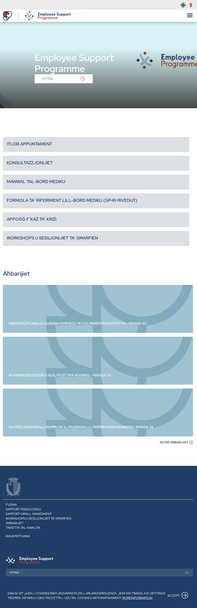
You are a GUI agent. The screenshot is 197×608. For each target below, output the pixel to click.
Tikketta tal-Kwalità (23, 528)
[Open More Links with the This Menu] (190, 14)
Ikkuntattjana (18, 536)
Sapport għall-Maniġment (29, 514)
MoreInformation (137, 598)
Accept (173, 596)
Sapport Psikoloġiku (23, 509)
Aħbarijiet (15, 523)
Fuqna (11, 505)
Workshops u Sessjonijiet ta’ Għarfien (38, 518)
